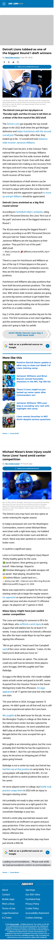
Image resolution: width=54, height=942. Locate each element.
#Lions (10, 229)
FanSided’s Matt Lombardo (29, 212)
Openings (30, 890)
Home (5, 433)
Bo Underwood (12, 464)
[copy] (18, 62)
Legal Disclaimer (10, 913)
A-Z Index (7, 917)
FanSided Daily (32, 899)
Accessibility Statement (37, 913)
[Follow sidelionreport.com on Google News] (47, 346)
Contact (6, 894)
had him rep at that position (16, 769)
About (5, 890)
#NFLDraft (8, 248)
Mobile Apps (8, 899)
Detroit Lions (13, 124)
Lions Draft (14, 433)
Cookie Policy (32, 908)
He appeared (9, 597)
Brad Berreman (12, 57)
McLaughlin (8, 715)
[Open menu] (4, 3)
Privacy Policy (32, 903)
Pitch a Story (8, 903)
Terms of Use (8, 908)
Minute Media (14, 924)
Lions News (14, 872)
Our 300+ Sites (32, 894)
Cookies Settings (33, 917)
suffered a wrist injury (30, 624)
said (5, 649)
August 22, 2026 (26, 584)
